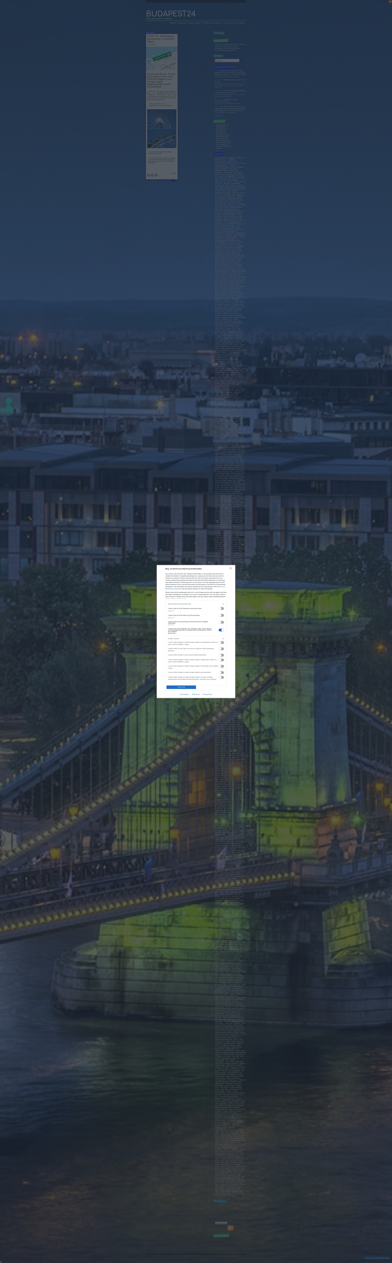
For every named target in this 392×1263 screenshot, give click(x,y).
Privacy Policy (207, 694)
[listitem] (196, 604)
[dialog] (196, 631)
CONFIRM (181, 687)
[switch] (221, 608)
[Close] (231, 569)
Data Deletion (184, 694)
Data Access (196, 694)
